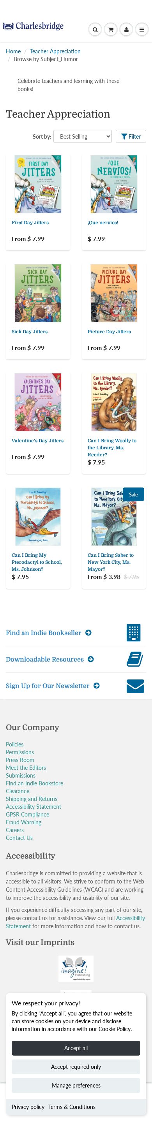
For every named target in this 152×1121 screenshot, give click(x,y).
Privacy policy (28, 1106)
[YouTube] (113, 150)
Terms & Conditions (71, 1106)
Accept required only (76, 1066)
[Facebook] (56, 150)
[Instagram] (94, 150)
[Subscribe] (107, 126)
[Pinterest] (75, 150)
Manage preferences (76, 1085)
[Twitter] (37, 150)
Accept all (76, 1048)
